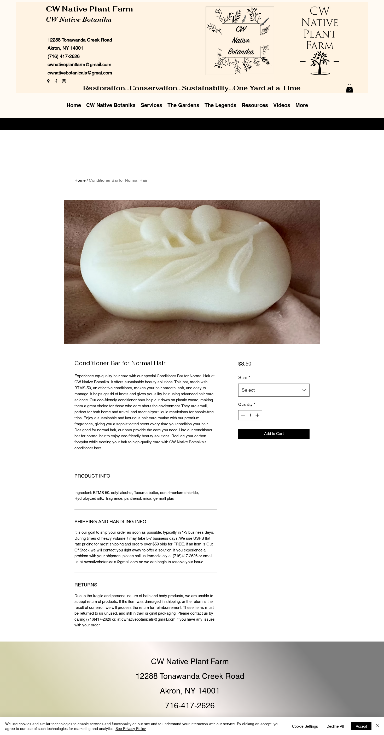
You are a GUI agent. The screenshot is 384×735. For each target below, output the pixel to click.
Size (244, 377)
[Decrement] (242, 415)
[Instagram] (64, 81)
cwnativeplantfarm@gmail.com (79, 64)
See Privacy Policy (130, 728)
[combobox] (274, 390)
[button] (349, 88)
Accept (361, 726)
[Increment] (257, 415)
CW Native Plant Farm (90, 9)
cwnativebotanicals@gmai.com (80, 72)
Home (80, 180)
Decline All (335, 726)
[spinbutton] (250, 415)
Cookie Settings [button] (305, 726)
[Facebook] (56, 81)
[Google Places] (48, 81)
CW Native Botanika (79, 19)
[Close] (378, 726)
